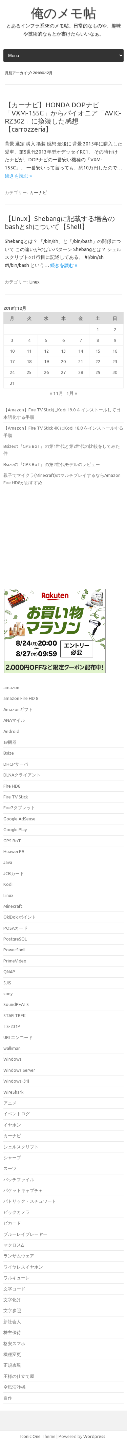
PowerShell (14, 949)
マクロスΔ (13, 1245)
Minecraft (12, 906)
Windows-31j (16, 1081)
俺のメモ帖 (63, 13)
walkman (12, 1048)
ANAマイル (14, 720)
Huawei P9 (13, 851)
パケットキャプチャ (23, 1190)
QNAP (9, 971)
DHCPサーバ (15, 764)
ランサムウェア (18, 1255)
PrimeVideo (14, 960)
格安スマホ (14, 1343)
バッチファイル (18, 1179)
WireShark (13, 1092)
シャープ (12, 1157)
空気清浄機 (14, 1387)
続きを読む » (18, 176)
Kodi (8, 884)
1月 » (71, 393)
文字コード (14, 1288)
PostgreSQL (15, 938)
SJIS (7, 982)
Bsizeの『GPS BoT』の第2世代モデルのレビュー (51, 464)
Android (11, 731)
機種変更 (12, 1354)
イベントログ (16, 1113)
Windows (12, 1059)
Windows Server (19, 1070)
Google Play (15, 829)
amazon (11, 687)
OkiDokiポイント (19, 917)
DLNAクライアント (22, 774)
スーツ (10, 1168)
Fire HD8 (11, 786)
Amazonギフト (18, 709)
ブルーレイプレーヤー (25, 1234)
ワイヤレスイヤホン (23, 1266)
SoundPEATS (16, 1004)
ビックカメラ (16, 1212)
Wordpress (94, 1436)
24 (12, 372)
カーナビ (38, 192)
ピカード (12, 1223)
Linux (34, 281)
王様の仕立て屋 (18, 1376)
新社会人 (12, 1321)
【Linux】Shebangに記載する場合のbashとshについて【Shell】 (60, 222)
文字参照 (12, 1310)
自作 (7, 1397)
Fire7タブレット (19, 807)
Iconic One (30, 1436)
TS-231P (11, 1026)
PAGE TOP (116, 1391)
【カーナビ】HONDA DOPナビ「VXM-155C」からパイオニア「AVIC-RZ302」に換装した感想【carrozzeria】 (63, 117)
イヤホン (12, 1124)
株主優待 (12, 1332)
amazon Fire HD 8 (20, 698)
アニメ (10, 1102)
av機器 (10, 742)
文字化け (12, 1299)
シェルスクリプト (21, 1146)
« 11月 (56, 393)
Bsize (8, 753)
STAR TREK (14, 1015)
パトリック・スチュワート (29, 1201)
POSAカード (15, 928)
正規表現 (12, 1365)
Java (7, 862)
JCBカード (13, 873)
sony (8, 993)
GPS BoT (12, 840)
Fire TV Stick (15, 796)
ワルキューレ (16, 1277)
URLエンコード (18, 1037)
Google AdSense (19, 818)
